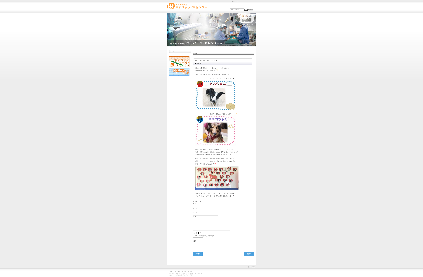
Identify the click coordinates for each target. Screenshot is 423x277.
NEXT (249, 254)
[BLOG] (179, 67)
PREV (198, 254)
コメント (196, 217)
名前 (194, 203)
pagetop (252, 267)
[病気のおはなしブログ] (179, 76)
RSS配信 (250, 9)
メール (195, 208)
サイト (195, 212)
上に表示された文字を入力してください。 (205, 235)
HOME (171, 271)
